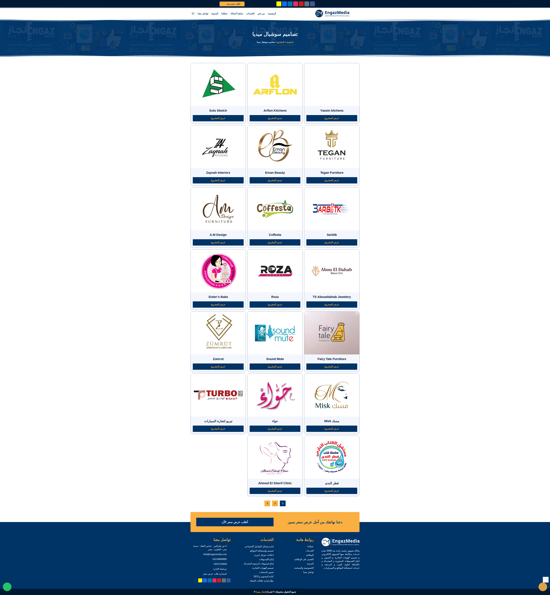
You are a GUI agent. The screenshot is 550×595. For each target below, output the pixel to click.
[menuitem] (193, 13)
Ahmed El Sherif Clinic (275, 483)
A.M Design (218, 235)
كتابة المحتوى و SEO (264, 576)
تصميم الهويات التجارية (263, 568)
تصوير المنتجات (266, 572)
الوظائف (310, 555)
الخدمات (250, 13)
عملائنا (224, 13)
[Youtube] (301, 3)
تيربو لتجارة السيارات (218, 421)
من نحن (261, 13)
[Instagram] (295, 3)
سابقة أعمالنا (237, 13)
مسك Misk (331, 421)
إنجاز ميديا (261, 592)
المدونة (214, 13)
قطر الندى (332, 483)
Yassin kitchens (331, 110)
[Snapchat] (278, 3)
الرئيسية (272, 13)
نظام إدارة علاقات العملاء (262, 581)
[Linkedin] (290, 3)
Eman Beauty (275, 172)
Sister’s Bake (218, 297)
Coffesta (275, 235)
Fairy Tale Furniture (332, 359)
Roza (275, 297)
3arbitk (332, 235)
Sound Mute (275, 359)
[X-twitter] (306, 3)
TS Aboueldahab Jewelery (332, 297)
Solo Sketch (218, 110)
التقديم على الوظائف (304, 559)
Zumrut (218, 359)
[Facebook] (312, 3)
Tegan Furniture (331, 172)
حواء (275, 421)
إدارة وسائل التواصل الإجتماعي (259, 546)
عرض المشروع (332, 118)
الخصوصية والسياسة (304, 568)
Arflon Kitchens (275, 110)
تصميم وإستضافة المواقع (262, 550)
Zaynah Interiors (218, 172)
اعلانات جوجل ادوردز (264, 555)
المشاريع (280, 42)
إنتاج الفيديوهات (266, 559)
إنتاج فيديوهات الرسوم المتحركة (259, 563)
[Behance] (284, 3)
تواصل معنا (203, 13)
